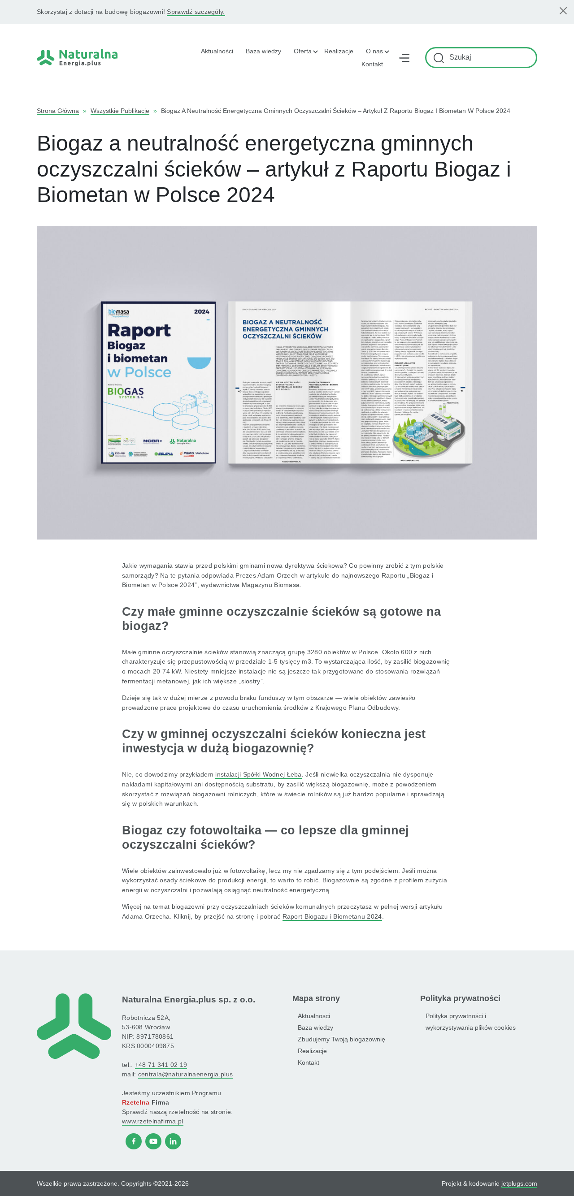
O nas (374, 51)
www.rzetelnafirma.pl (152, 1121)
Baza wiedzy (263, 51)
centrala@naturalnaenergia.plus (185, 1074)
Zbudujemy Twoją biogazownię (341, 1039)
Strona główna (58, 110)
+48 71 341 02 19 (161, 1064)
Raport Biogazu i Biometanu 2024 (332, 916)
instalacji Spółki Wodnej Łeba (258, 774)
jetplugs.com (519, 1183)
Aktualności (217, 51)
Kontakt (372, 64)
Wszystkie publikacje (120, 110)
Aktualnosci (314, 1015)
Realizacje (338, 51)
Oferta (303, 51)
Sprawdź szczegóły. (196, 11)
